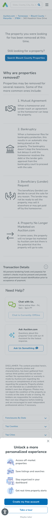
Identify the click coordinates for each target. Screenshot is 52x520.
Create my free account (26, 501)
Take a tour (26, 510)
